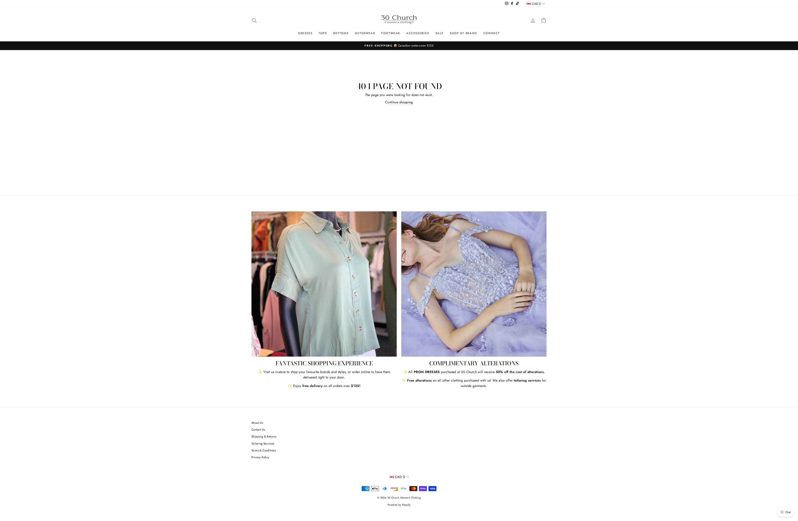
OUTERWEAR (365, 33)
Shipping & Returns (263, 436)
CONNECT (491, 33)
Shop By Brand (463, 33)
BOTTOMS (341, 33)
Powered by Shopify (399, 505)
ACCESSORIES (417, 33)
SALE (440, 33)
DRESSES (305, 33)
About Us (257, 423)
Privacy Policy (260, 457)
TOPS (323, 33)
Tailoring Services (262, 443)
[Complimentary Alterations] (474, 284)
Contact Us (258, 429)
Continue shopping (399, 102)
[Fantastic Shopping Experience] (324, 284)
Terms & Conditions (263, 450)
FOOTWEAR (390, 33)
